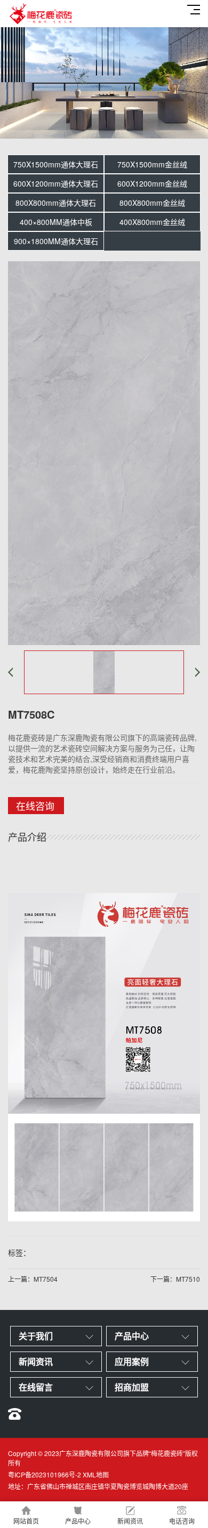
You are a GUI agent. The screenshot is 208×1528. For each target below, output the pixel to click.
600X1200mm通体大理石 (55, 183)
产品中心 (78, 1520)
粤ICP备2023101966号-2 (44, 1474)
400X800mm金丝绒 (152, 221)
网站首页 (26, 1520)
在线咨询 (35, 806)
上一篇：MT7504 (33, 1278)
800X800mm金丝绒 (152, 202)
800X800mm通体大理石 (55, 202)
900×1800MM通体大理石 (56, 241)
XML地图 (96, 1474)
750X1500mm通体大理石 (55, 164)
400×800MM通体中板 (56, 221)
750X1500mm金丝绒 (152, 164)
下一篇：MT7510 (175, 1278)
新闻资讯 (130, 1520)
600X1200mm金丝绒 (152, 183)
